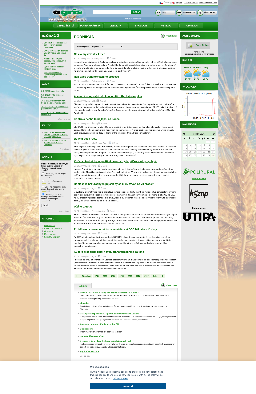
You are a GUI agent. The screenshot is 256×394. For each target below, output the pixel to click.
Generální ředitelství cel (92, 336)
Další (155, 276)
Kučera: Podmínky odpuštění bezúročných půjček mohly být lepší (115, 161)
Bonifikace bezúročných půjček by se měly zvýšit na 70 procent (114, 184)
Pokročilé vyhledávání (133, 18)
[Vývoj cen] (199, 120)
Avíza (45, 84)
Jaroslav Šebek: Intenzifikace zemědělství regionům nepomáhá (55, 45)
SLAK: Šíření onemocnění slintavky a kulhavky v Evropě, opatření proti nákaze (56, 134)
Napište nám (49, 226)
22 (209, 152)
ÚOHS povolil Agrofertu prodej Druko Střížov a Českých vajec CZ (56, 53)
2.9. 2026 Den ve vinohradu (52, 91)
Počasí (187, 60)
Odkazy (83, 286)
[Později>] (214, 134)
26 (195, 155)
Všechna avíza (64, 119)
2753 (113, 276)
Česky (166, 3)
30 (213, 155)
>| (162, 276)
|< (77, 276)
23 (213, 152)
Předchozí (86, 276)
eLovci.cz (85, 303)
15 (209, 149)
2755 (130, 276)
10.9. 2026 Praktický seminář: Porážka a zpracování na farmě (53, 102)
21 (204, 152)
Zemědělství (65, 25)
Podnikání (191, 25)
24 (186, 155)
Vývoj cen (189, 86)
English (179, 3)
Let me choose (120, 378)
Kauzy (46, 125)
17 (186, 152)
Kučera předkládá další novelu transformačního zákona (109, 251)
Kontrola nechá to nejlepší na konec (97, 119)
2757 (146, 276)
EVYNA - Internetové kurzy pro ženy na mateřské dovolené (109, 293)
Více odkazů (85, 356)
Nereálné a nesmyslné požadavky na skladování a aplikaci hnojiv (55, 61)
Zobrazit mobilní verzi (208, 3)
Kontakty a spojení (52, 237)
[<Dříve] (184, 134)
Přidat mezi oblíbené (53, 228)
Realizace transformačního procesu (96, 76)
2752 (105, 276)
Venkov (166, 25)
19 (195, 152)
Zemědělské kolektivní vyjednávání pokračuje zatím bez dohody (55, 75)
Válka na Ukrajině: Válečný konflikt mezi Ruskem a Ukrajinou (55, 142)
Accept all (128, 386)
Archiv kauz (64, 149)
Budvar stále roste (85, 138)
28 (204, 155)
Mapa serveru (189, 13)
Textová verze (190, 3)
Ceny (164, 13)
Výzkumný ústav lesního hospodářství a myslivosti (106, 341)
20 (200, 152)
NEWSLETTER (199, 178)
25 (190, 155)
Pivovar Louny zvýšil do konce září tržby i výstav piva (108, 96)
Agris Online (202, 45)
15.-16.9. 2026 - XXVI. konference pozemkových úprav (54, 108)
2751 (97, 276)
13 (200, 149)
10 (186, 149)
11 (190, 149)
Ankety (47, 156)
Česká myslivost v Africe (89, 54)
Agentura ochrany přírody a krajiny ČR (99, 324)
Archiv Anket (64, 211)
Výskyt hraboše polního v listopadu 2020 (54, 68)
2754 (122, 276)
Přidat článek (171, 36)
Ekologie (141, 25)
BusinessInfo (86, 329)
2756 (138, 276)
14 (204, 149)
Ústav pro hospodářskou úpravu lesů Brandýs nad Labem (109, 314)
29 (209, 155)
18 (190, 152)
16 (213, 149)
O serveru (48, 231)
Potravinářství (90, 25)
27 (200, 155)
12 (195, 149)
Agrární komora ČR (89, 351)
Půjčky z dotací (83, 206)
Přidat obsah (209, 13)
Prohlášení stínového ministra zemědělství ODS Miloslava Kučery (115, 229)
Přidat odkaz (171, 285)
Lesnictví (116, 25)
